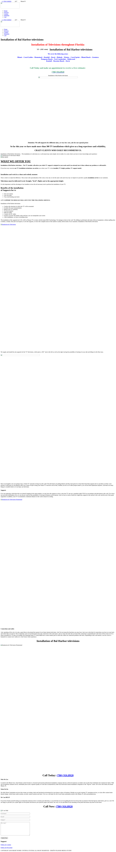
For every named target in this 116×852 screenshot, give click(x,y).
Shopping (6, 15)
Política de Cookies (6, 844)
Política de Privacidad (6, 847)
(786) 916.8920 (65, 775)
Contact (6, 14)
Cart (5, 17)
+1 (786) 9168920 (6, 1)
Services (6, 12)
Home (5, 11)
